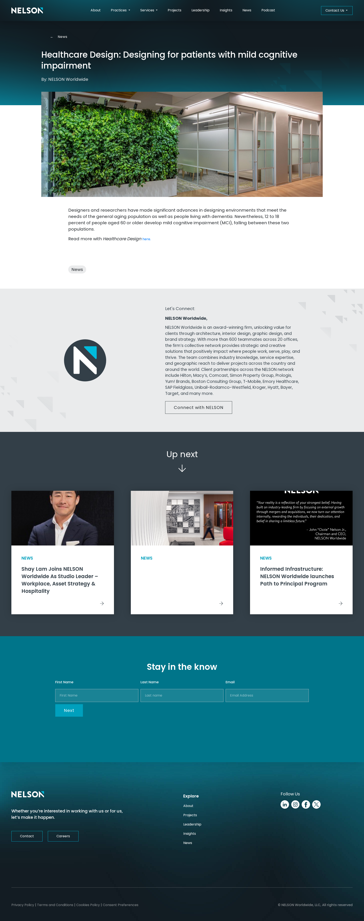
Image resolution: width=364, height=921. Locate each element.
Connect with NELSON (198, 407)
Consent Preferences (120, 904)
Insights (226, 10)
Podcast (268, 10)
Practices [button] (119, 10)
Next (69, 710)
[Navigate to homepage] (27, 10)
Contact (27, 836)
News (246, 10)
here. (146, 239)
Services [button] (147, 10)
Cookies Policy (88, 904)
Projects (174, 10)
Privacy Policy (22, 904)
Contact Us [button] (335, 10)
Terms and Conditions (55, 904)
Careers (63, 836)
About (96, 10)
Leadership (200, 10)
